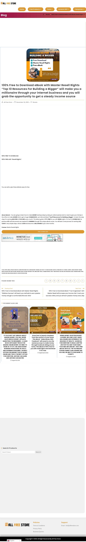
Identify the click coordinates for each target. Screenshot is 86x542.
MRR (36, 271)
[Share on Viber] (62, 281)
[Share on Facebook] (50, 281)
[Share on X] (46, 281)
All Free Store (8, 102)
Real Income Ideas (66, 271)
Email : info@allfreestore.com (70, 525)
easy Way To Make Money (46, 269)
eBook (55, 269)
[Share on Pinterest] (54, 281)
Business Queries (38, 531)
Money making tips (29, 271)
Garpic (69, 269)
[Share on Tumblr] (74, 281)
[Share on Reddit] (70, 281)
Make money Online (77, 269)
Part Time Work (55, 271)
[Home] (43, 14)
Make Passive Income (7, 271)
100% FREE (7, 269)
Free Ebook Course (62, 269)
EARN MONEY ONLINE (34, 269)
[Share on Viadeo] (78, 281)
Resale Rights (13, 273)
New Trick (39, 271)
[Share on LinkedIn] (58, 281)
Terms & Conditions (39, 525)
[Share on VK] (66, 281)
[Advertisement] (43, 34)
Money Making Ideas (18, 271)
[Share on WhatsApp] (82, 281)
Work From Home (22, 273)
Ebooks (35, 102)
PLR (60, 271)
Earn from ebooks (24, 269)
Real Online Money (76, 271)
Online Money (46, 271)
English (11, 540)
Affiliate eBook (14, 269)
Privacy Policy (37, 528)
